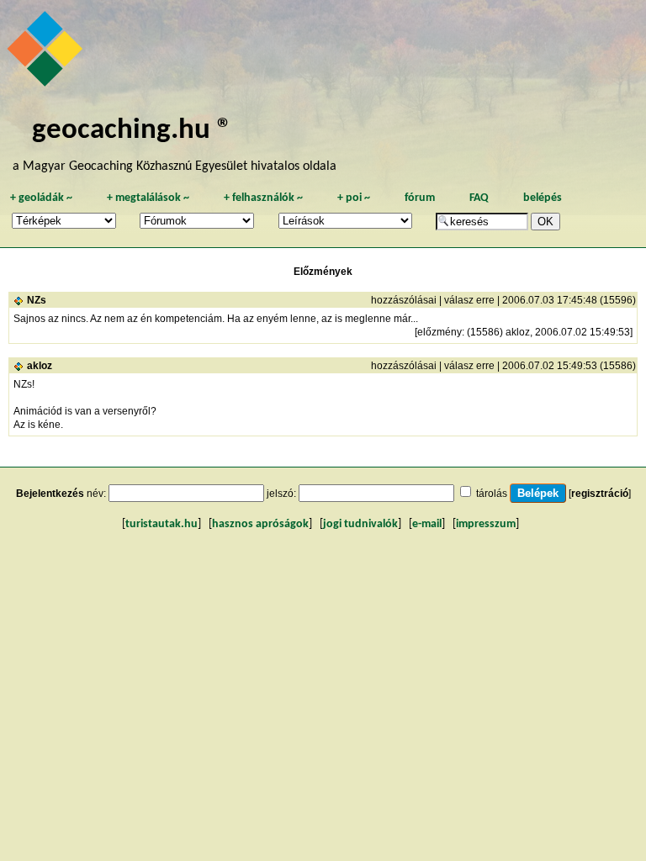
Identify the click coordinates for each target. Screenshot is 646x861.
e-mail (427, 524)
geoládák (41, 198)
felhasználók (263, 198)
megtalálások (148, 198)
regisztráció (599, 493)
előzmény (439, 332)
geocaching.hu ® (132, 130)
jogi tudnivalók (360, 524)
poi (354, 198)
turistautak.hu (161, 524)
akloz (39, 366)
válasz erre (469, 300)
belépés (542, 198)
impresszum (486, 524)
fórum (420, 198)
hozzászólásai (404, 300)
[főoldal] (47, 53)
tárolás (491, 493)
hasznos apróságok (260, 524)
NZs (36, 300)
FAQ (479, 198)
